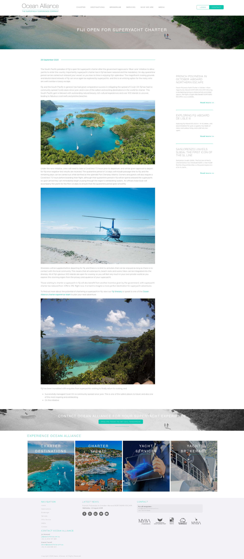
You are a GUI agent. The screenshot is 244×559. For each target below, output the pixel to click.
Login (203, 7)
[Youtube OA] (107, 514)
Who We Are (147, 7)
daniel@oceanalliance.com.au (52, 545)
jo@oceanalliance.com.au (50, 537)
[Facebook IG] (90, 514)
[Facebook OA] (84, 514)
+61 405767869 (144, 510)
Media (162, 7)
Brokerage (115, 7)
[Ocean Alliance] (40, 8)
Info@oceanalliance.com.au (148, 508)
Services (130, 7)
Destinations (98, 7)
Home (43, 505)
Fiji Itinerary (117, 291)
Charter (81, 7)
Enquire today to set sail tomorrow (121, 422)
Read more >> (207, 103)
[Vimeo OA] (101, 514)
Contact (216, 7)
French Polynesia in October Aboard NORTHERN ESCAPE (107, 505)
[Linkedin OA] (96, 514)
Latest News (90, 501)
